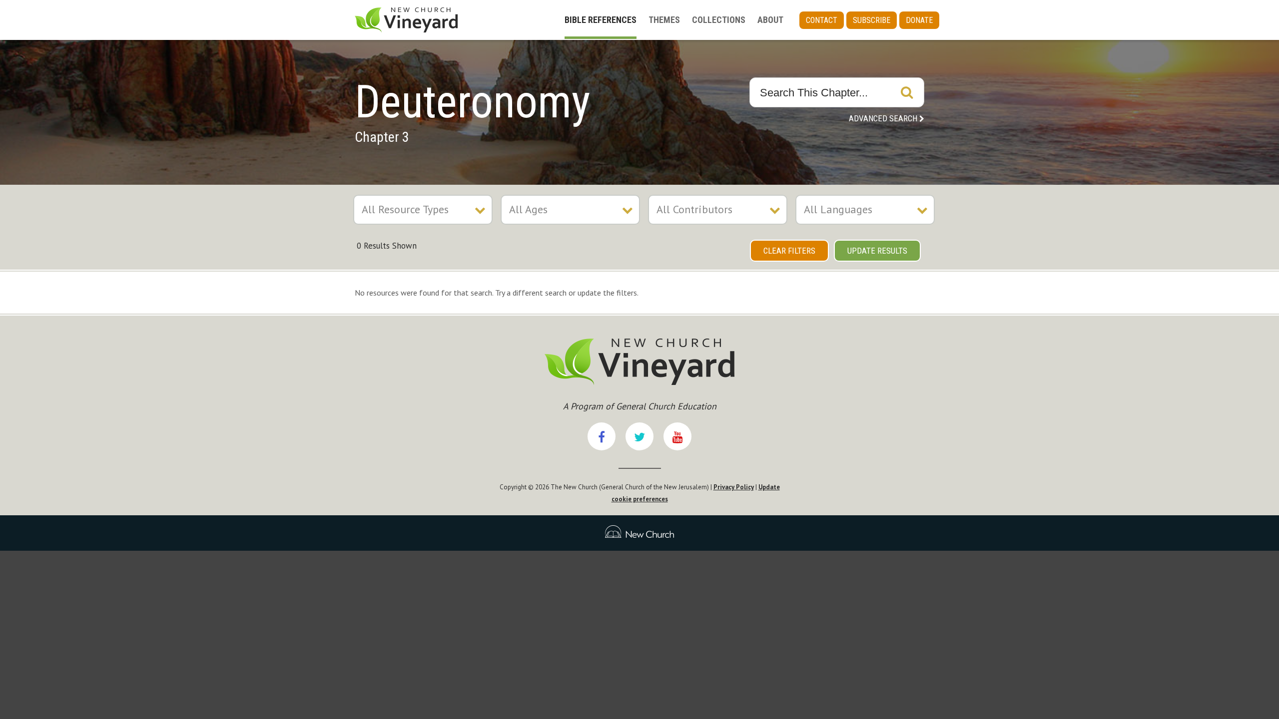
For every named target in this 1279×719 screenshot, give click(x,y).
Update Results (877, 251)
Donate (919, 20)
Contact (821, 20)
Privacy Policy (733, 487)
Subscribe (871, 20)
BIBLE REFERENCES (601, 19)
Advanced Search (883, 118)
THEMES (664, 19)
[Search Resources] (906, 92)
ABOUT (770, 19)
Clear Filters (789, 251)
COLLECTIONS (718, 19)
